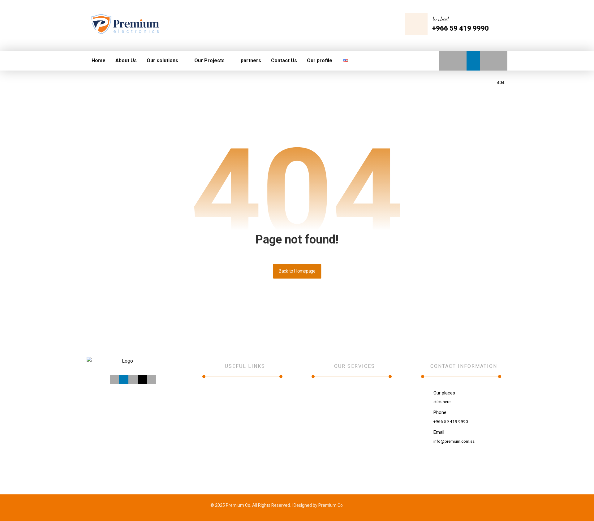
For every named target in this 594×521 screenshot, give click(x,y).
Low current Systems (333, 402)
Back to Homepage (297, 271)
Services (218, 402)
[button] (446, 61)
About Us (218, 393)
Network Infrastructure (335, 436)
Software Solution (330, 428)
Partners (218, 419)
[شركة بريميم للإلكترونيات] (125, 25)
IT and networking (330, 393)
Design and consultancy (336, 419)
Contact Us (220, 428)
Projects (217, 410)
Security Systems (329, 410)
